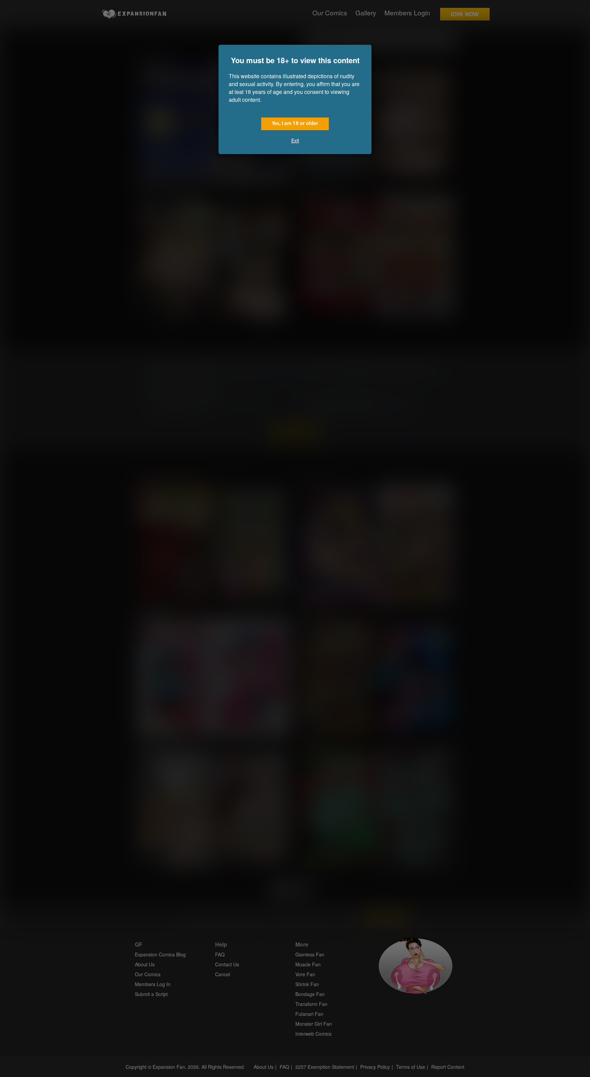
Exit (295, 140)
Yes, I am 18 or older (295, 123)
